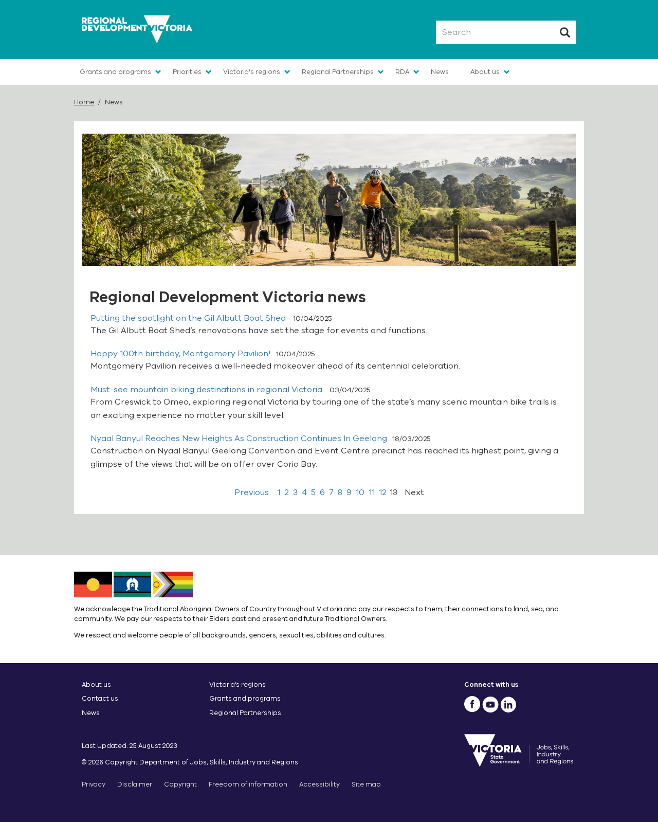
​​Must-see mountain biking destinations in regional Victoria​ (207, 389)
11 (372, 492)
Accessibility (319, 784)
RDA (402, 71)
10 (360, 492)
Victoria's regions (251, 71)
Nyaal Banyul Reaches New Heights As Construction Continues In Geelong (238, 438)
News (440, 71)
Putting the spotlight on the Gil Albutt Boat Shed (189, 318)
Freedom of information (248, 784)
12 (383, 492)
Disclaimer (134, 784)
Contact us (100, 698)
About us (485, 71)
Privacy (93, 784)
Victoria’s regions (237, 684)
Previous (251, 492)
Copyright (180, 784)
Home (84, 102)
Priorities (187, 71)
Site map (366, 784)
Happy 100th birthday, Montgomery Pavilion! (180, 353)
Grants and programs (115, 71)
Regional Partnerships (338, 71)
